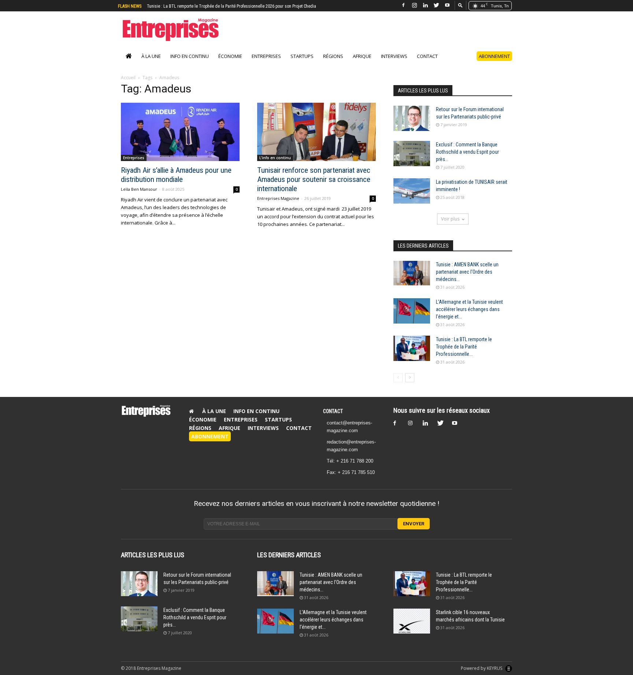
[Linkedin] (425, 5)
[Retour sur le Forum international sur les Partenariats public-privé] (411, 118)
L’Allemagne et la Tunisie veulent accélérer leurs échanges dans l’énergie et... (469, 309)
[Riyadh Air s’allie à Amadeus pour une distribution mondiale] (180, 132)
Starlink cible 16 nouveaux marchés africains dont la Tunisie (202, 6)
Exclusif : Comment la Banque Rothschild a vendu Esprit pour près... (467, 152)
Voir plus (450, 219)
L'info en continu (275, 157)
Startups (302, 56)
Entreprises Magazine (278, 198)
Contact (427, 56)
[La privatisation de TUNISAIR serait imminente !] (411, 191)
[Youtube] (447, 5)
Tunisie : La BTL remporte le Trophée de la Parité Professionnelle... (464, 346)
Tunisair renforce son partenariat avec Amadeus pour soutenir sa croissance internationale (313, 179)
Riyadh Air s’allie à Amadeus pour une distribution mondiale (176, 175)
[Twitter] (436, 5)
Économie (230, 56)
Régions (333, 56)
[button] (460, 5)
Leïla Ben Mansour (139, 189)
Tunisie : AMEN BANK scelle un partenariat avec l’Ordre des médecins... (467, 272)
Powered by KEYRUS (482, 668)
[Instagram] (414, 5)
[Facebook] (403, 5)
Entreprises (266, 56)
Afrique (362, 56)
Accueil (128, 77)
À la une (151, 56)
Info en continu (189, 56)
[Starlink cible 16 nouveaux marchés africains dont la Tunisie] (411, 621)
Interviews (394, 56)
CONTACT (333, 411)
